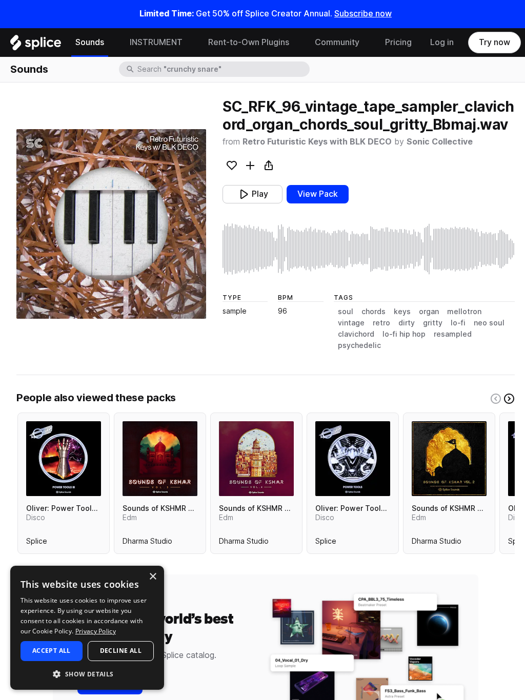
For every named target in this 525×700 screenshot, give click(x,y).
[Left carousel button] (495, 398)
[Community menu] (367, 42)
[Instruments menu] (190, 42)
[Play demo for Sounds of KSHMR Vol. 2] (449, 458)
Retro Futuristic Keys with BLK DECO (317, 142)
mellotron (464, 311)
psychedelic (359, 345)
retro (381, 323)
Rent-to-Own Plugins (248, 42)
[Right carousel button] (509, 398)
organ (429, 311)
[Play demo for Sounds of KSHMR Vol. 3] (160, 458)
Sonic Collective (440, 142)
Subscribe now (363, 13)
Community (337, 42)
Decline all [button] (121, 650)
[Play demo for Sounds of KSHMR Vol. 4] (256, 458)
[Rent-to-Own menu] (296, 42)
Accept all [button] (51, 650)
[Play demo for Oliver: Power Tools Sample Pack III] (63, 458)
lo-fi (458, 323)
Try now (494, 42)
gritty (432, 323)
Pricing (398, 42)
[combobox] (222, 69)
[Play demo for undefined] (111, 224)
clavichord (356, 334)
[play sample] (369, 249)
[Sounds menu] (111, 42)
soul (345, 311)
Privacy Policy (95, 631)
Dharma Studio (147, 543)
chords (373, 311)
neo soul (489, 323)
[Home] (35, 45)
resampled (453, 334)
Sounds (89, 42)
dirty (406, 323)
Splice (36, 543)
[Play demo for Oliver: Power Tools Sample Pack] (353, 458)
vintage (351, 323)
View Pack (317, 194)
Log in (442, 42)
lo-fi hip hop (404, 334)
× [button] (152, 577)
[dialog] (87, 628)
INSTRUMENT (156, 42)
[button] (87, 674)
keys (402, 311)
